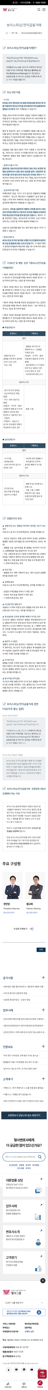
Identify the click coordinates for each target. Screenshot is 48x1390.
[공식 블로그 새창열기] (16, 1369)
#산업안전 (13, 1165)
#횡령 (21, 1165)
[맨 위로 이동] (42, 1280)
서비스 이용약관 (9, 1324)
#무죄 (28, 1168)
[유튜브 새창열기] (31, 1369)
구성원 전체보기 (20, 929)
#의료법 (35, 1165)
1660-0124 (40, 2)
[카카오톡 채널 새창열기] (24, 1369)
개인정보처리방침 (32, 1324)
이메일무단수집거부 (10, 1331)
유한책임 (28, 1327)
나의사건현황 (25, 2)
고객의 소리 (29, 1331)
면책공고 (6, 1327)
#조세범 (20, 1168)
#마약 (28, 1165)
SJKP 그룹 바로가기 (14, 1302)
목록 (41, 950)
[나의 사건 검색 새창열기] (8, 1369)
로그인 (15, 2)
